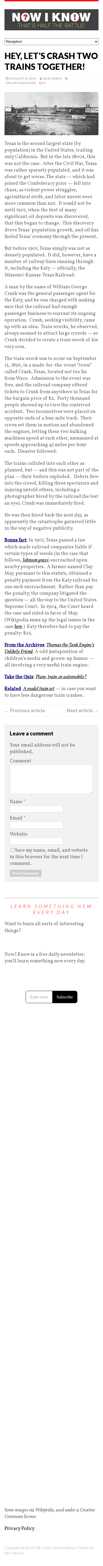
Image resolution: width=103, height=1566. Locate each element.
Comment (20, 761)
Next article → (83, 710)
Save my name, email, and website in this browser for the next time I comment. (49, 857)
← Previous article (24, 710)
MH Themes (14, 1553)
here (18, 626)
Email (17, 818)
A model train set (38, 689)
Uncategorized (21, 83)
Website (18, 834)
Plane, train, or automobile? (61, 677)
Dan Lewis (52, 78)
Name (16, 802)
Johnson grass (35, 560)
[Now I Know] (51, 19)
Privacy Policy (19, 1528)
